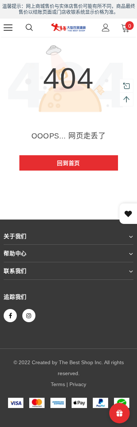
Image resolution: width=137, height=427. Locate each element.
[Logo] (68, 27)
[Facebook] (10, 315)
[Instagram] (28, 315)
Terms (58, 384)
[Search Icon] (29, 27)
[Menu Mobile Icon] (8, 27)
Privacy (77, 384)
